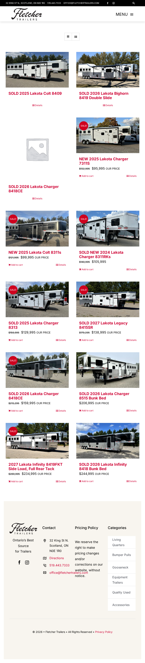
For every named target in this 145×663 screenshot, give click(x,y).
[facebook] (108, 3)
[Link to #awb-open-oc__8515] (134, 3)
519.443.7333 (54, 3)
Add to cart (87, 176)
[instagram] (114, 3)
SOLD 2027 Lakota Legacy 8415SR (103, 325)
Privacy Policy (104, 631)
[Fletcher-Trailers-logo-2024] (26, 9)
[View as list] (75, 36)
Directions (56, 558)
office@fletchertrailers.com (81, 3)
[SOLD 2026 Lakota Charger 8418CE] (37, 149)
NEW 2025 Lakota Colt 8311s (34, 252)
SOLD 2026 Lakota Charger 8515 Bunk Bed (104, 395)
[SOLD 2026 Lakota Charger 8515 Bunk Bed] (107, 370)
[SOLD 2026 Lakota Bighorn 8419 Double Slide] (107, 70)
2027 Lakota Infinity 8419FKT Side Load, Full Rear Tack (35, 466)
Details (38, 105)
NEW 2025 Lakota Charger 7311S (103, 161)
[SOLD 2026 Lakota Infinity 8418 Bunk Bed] (107, 441)
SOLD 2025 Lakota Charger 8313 (33, 325)
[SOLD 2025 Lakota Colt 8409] (37, 70)
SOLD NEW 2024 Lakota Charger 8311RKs (101, 254)
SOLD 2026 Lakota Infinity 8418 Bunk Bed (103, 466)
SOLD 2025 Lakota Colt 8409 (35, 93)
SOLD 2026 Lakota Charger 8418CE (33, 188)
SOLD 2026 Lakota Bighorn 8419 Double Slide (103, 95)
